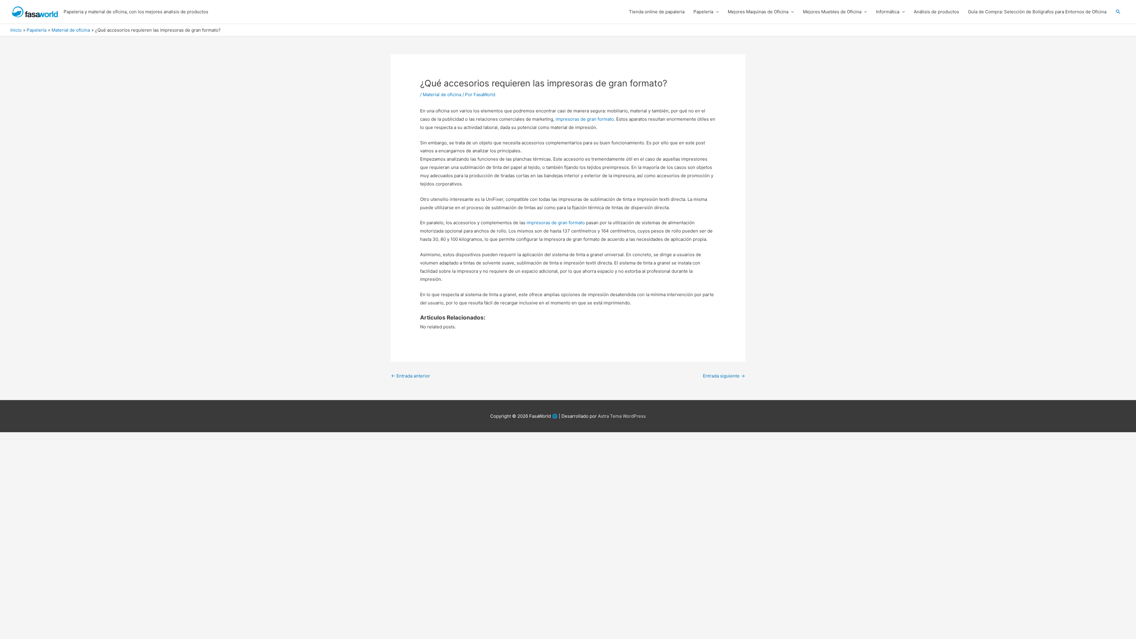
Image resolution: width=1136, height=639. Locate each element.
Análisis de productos (936, 11)
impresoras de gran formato (585, 119)
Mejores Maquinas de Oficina (758, 11)
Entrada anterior (410, 376)
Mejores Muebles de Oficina (832, 11)
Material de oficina (442, 94)
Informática (887, 11)
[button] (1118, 12)
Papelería (703, 11)
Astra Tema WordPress (622, 416)
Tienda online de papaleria (657, 11)
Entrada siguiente (724, 376)
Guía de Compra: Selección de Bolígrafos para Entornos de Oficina (1037, 11)
